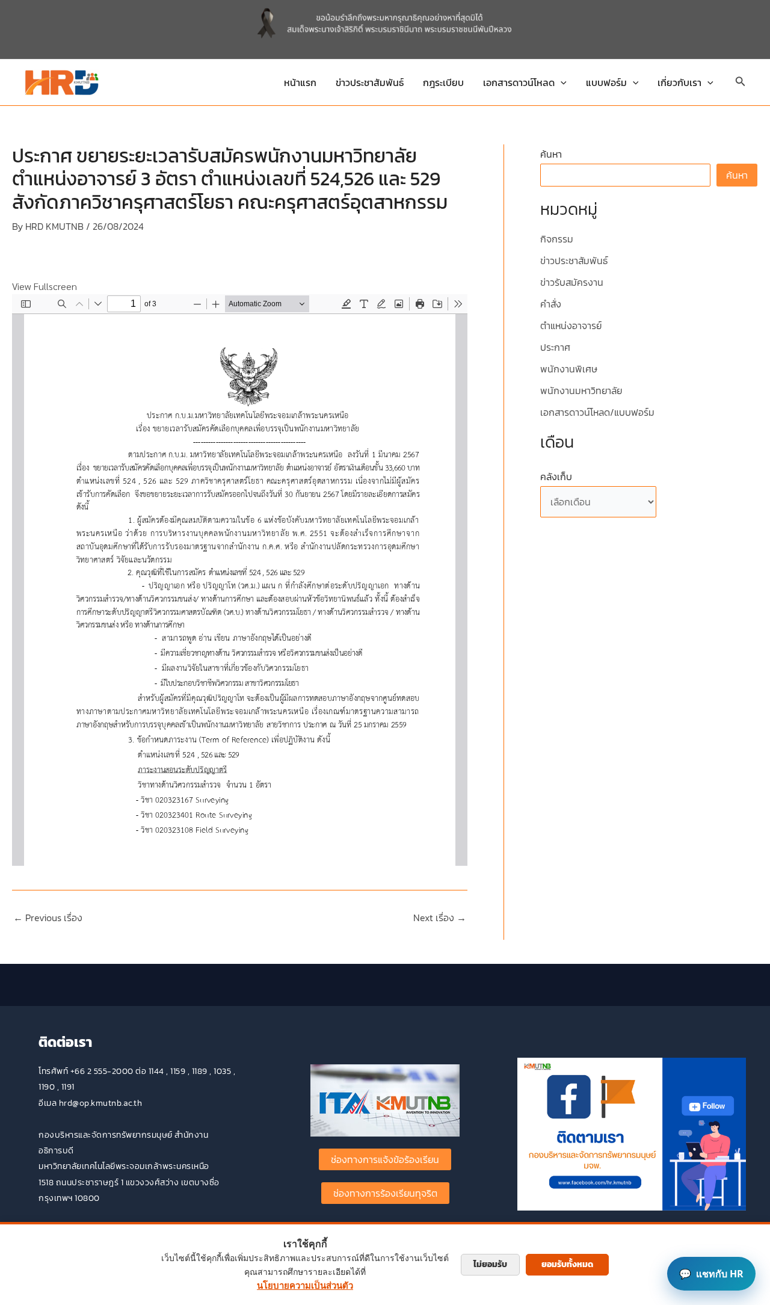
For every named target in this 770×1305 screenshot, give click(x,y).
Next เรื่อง (439, 917)
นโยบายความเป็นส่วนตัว (305, 1285)
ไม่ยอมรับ (490, 1264)
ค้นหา (551, 154)
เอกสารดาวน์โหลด (519, 82)
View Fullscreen (44, 286)
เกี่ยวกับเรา (679, 82)
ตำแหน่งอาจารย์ (571, 325)
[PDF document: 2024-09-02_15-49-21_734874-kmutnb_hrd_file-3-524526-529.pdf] (239, 580)
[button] (561, 82)
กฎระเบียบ (443, 82)
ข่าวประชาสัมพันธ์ (370, 82)
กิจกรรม (556, 239)
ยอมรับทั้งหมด (567, 1264)
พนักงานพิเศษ (568, 369)
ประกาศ (555, 347)
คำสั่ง (550, 304)
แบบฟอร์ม (606, 82)
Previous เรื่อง (47, 917)
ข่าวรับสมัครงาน (571, 282)
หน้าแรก (300, 82)
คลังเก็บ (556, 476)
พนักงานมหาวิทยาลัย (581, 390)
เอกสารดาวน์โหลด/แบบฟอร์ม (597, 412)
